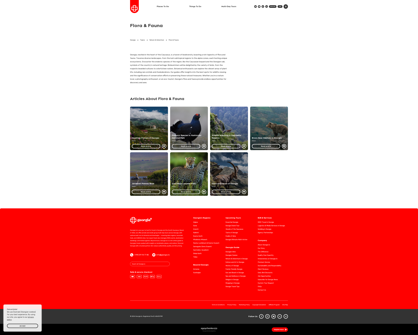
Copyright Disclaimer (259, 305)
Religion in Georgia (232, 280)
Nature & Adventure (156, 40)
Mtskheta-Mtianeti (200, 240)
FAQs (260, 287)
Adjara (195, 222)
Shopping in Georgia (233, 283)
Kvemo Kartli (197, 236)
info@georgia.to (163, 255)
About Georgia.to (264, 245)
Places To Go (163, 6)
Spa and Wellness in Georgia (236, 276)
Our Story (261, 248)
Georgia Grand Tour (232, 226)
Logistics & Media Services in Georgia (271, 226)
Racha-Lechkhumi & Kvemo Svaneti (206, 243)
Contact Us (262, 290)
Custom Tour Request (266, 283)
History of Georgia (232, 266)
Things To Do (195, 6)
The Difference (263, 252)
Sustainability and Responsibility (269, 266)
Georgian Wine (231, 252)
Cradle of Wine (231, 236)
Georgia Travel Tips (232, 287)
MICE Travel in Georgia (266, 222)
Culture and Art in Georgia (235, 262)
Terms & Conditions (218, 305)
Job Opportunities (264, 276)
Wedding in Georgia (264, 229)
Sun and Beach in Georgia (235, 273)
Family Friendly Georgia (234, 269)
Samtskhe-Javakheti (201, 250)
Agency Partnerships (265, 233)
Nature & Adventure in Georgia (237, 259)
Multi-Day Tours (228, 6)
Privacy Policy (231, 305)
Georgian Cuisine (231, 255)
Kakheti (196, 233)
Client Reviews (263, 269)
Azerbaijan (197, 273)
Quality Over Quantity (266, 255)
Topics (142, 40)
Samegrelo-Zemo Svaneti (202, 247)
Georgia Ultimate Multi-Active (236, 240)
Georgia (133, 40)
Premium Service (264, 262)
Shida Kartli (197, 253)
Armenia (196, 269)
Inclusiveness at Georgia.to (267, 259)
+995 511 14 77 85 (141, 255)
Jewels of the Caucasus (234, 229)
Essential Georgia (232, 222)
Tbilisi (195, 257)
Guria (195, 226)
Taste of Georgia (232, 233)
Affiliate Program (274, 305)
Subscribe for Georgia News (268, 280)
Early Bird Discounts (265, 273)
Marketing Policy (244, 305)
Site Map (285, 305)
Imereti (195, 229)
